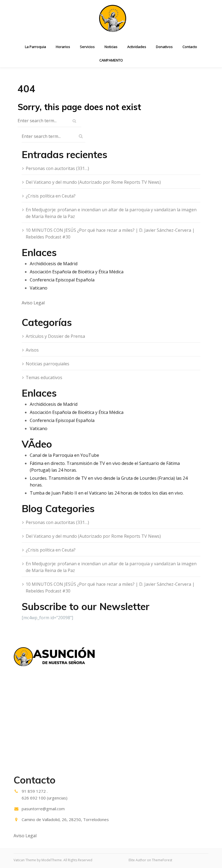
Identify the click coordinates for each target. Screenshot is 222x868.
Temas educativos (44, 377)
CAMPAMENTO (111, 60)
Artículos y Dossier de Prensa (55, 336)
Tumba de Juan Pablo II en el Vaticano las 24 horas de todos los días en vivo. (107, 493)
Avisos (32, 350)
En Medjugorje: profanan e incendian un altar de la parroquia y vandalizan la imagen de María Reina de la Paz (111, 213)
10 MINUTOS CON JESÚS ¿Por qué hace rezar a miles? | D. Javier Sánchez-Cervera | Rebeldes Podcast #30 (110, 233)
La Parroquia (35, 46)
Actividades (136, 46)
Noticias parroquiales (47, 364)
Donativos (164, 46)
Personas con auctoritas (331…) (57, 168)
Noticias (111, 46)
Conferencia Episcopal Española (62, 280)
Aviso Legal (33, 303)
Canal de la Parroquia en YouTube (64, 455)
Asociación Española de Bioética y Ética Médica (76, 272)
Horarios (63, 46)
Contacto (189, 46)
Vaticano (38, 288)
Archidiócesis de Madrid (53, 264)
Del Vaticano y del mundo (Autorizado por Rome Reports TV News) (93, 182)
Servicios (87, 46)
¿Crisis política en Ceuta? (51, 196)
